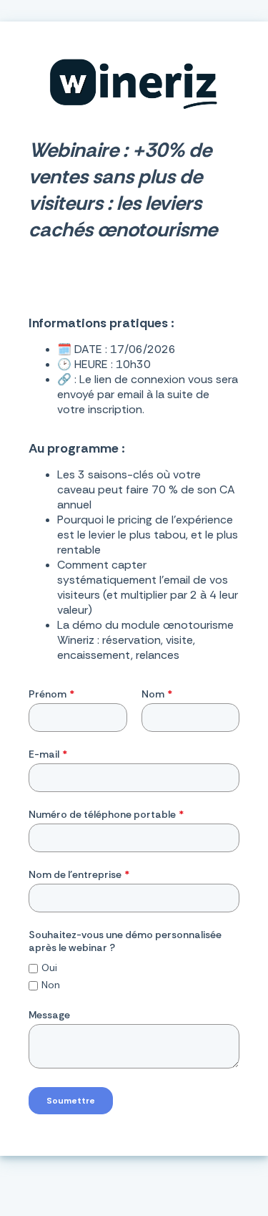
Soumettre (70, 1100)
